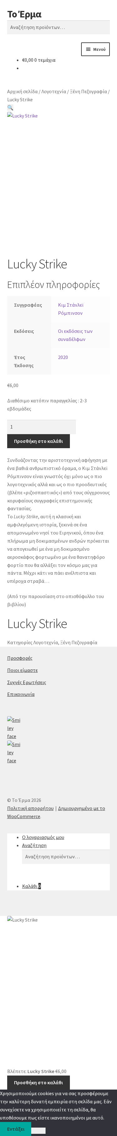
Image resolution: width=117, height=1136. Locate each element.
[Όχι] (38, 1131)
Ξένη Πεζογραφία (88, 91)
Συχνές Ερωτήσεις (26, 682)
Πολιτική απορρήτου (30, 808)
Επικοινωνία (21, 694)
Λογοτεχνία (53, 91)
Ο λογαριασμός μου (43, 837)
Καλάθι (31, 886)
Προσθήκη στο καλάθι (38, 441)
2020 (63, 357)
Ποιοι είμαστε (22, 670)
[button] (10, 107)
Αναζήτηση (34, 845)
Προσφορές (19, 658)
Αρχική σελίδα (22, 91)
